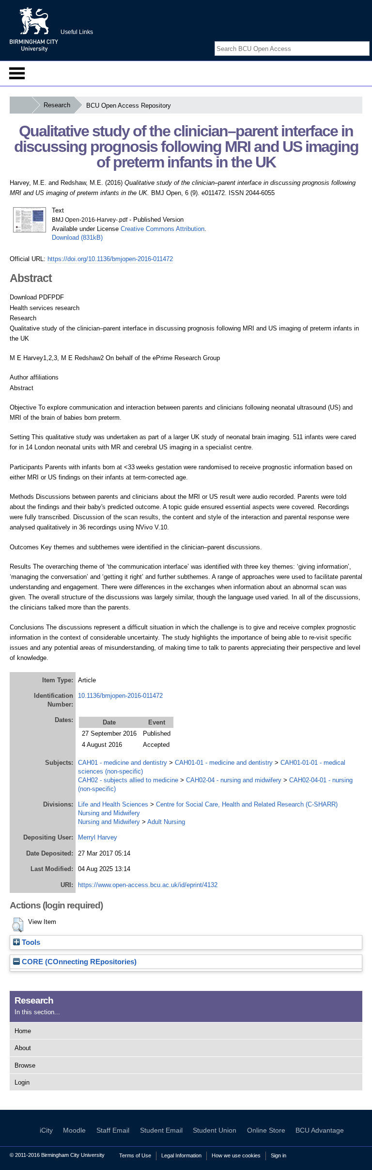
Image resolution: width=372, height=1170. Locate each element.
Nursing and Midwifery (109, 813)
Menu (17, 73)
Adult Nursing (166, 821)
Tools (30, 942)
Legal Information (181, 1155)
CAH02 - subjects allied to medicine (128, 780)
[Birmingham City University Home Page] (20, 105)
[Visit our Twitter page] (353, 40)
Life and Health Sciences (113, 804)
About (23, 1048)
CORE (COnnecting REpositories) (78, 962)
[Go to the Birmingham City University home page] (34, 29)
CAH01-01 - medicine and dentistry (224, 762)
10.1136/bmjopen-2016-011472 (120, 695)
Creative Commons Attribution (162, 228)
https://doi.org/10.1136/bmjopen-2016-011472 (110, 259)
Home (23, 1031)
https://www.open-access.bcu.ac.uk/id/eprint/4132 (147, 885)
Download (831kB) (77, 237)
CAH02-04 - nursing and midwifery (233, 780)
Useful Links (77, 32)
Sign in (278, 1155)
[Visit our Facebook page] (342, 40)
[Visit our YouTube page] (365, 40)
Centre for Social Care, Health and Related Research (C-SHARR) (247, 804)
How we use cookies (236, 1155)
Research (57, 105)
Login (22, 1082)
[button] (17, 925)
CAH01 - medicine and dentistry (122, 762)
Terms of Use (135, 1155)
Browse (25, 1065)
